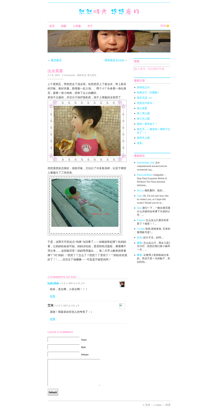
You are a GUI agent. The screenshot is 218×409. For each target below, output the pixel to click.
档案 (63, 26)
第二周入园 (143, 113)
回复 (52, 296)
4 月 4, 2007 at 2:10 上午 (73, 283)
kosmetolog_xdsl (145, 162)
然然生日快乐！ (146, 103)
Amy (139, 195)
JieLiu (140, 190)
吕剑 (139, 237)
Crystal (140, 228)
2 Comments (68, 75)
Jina (139, 207)
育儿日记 (91, 75)
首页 (52, 26)
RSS (163, 25)
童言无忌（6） (145, 97)
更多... (140, 143)
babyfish (53, 283)
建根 (139, 242)
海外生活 (81, 75)
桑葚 (139, 255)
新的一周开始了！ (147, 124)
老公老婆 (142, 108)
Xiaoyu (140, 220)
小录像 (77, 26)
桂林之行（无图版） (148, 92)
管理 (167, 405)
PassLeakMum (144, 174)
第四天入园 (143, 137)
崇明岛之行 (143, 87)
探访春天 (56, 60)
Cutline (158, 405)
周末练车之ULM (114, 60)
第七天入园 (143, 118)
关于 (90, 26)
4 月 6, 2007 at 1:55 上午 (67, 305)
